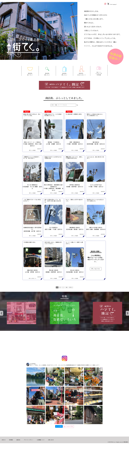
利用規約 (11, 439)
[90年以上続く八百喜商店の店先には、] (74, 376)
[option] (21, 313)
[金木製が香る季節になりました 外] (74, 415)
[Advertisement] (64, 343)
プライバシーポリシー (28, 439)
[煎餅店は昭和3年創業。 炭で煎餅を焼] (35, 415)
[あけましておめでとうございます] (35, 376)
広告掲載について (40, 439)
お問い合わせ (51, 439)
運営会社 (18, 439)
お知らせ (3, 439)
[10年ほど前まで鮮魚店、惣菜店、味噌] (35, 396)
